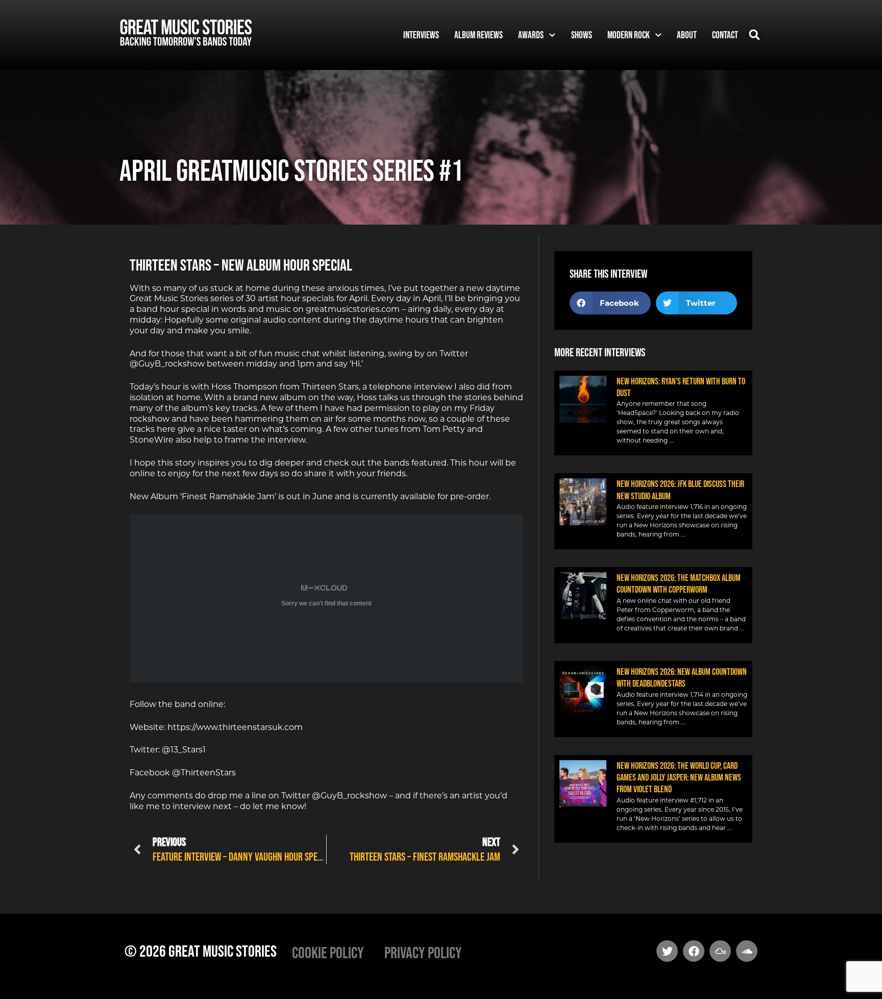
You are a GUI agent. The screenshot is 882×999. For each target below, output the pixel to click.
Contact (725, 34)
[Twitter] (667, 951)
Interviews (421, 34)
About (687, 34)
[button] (754, 35)
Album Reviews (478, 34)
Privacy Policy (423, 952)
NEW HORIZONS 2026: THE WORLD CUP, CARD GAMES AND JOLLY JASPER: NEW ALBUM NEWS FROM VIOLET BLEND (679, 778)
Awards (531, 34)
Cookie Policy (328, 952)
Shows (581, 34)
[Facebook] (693, 951)
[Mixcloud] (720, 951)
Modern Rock (628, 34)
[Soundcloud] (746, 951)
